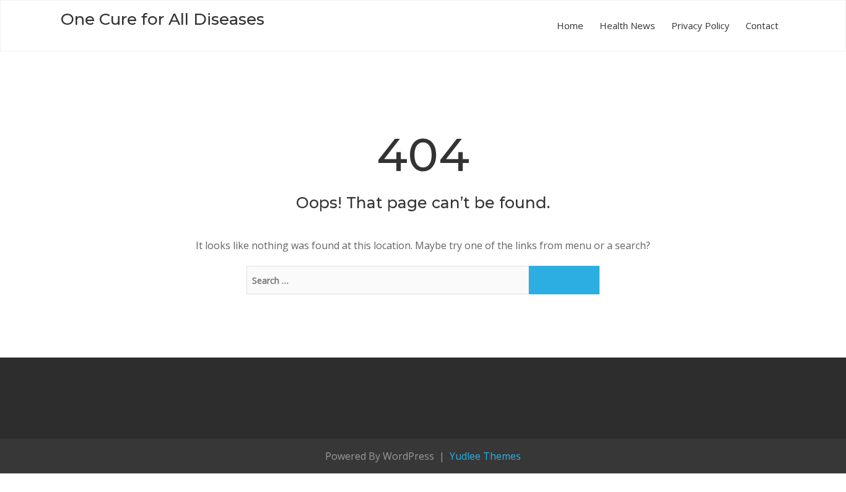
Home (570, 25)
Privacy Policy (700, 25)
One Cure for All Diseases (162, 19)
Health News (627, 25)
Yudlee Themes (484, 456)
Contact (762, 25)
